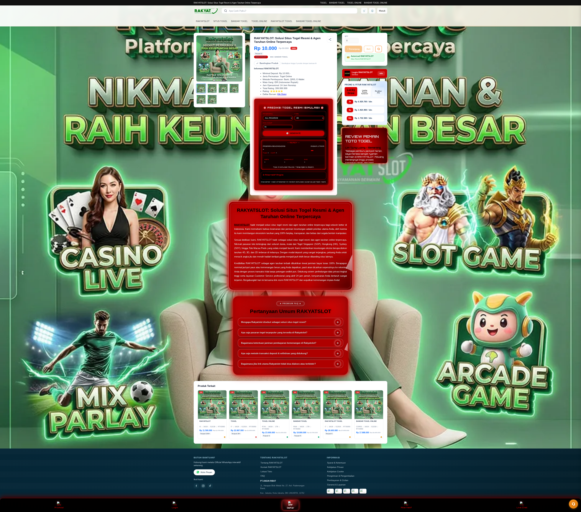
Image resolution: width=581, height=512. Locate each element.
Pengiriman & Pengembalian (340, 476)
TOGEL (323, 3)
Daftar (290, 508)
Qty (346, 36)
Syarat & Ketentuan (336, 463)
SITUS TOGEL (220, 21)
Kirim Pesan (206, 472)
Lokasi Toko (266, 471)
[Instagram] (203, 485)
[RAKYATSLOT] (206, 11)
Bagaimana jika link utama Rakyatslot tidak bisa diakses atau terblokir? (278, 363)
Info (381, 73)
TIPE (296, 114)
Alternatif (406, 507)
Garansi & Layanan (336, 485)
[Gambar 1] (201, 88)
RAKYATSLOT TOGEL (281, 21)
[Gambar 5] (201, 99)
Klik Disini (281, 94)
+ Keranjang (353, 49)
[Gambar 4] (234, 88)
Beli (369, 49)
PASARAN (268, 114)
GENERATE (293, 133)
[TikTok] (210, 485)
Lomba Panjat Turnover (364, 91)
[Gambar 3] (223, 88)
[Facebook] (196, 485)
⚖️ (372, 11)
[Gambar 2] (212, 88)
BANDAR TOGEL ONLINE (375, 3)
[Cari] (225, 10)
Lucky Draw (351, 91)
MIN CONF (267, 123)
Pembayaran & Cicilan (337, 480)
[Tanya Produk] (378, 49)
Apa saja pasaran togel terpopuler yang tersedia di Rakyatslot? (274, 332)
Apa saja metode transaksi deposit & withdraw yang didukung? (274, 353)
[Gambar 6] (212, 99)
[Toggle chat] (573, 504)
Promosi (59, 507)
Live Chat (522, 507)
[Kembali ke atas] (574, 496)
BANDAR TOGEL (337, 3)
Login (175, 507)
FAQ (263, 476)
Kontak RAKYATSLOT (271, 467)
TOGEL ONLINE (354, 3)
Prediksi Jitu (378, 92)
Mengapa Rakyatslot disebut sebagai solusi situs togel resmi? (273, 322)
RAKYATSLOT (203, 21)
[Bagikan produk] (330, 39)
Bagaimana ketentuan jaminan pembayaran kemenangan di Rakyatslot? (278, 343)
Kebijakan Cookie (335, 471)
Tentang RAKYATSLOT (272, 463)
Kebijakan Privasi (335, 467)
